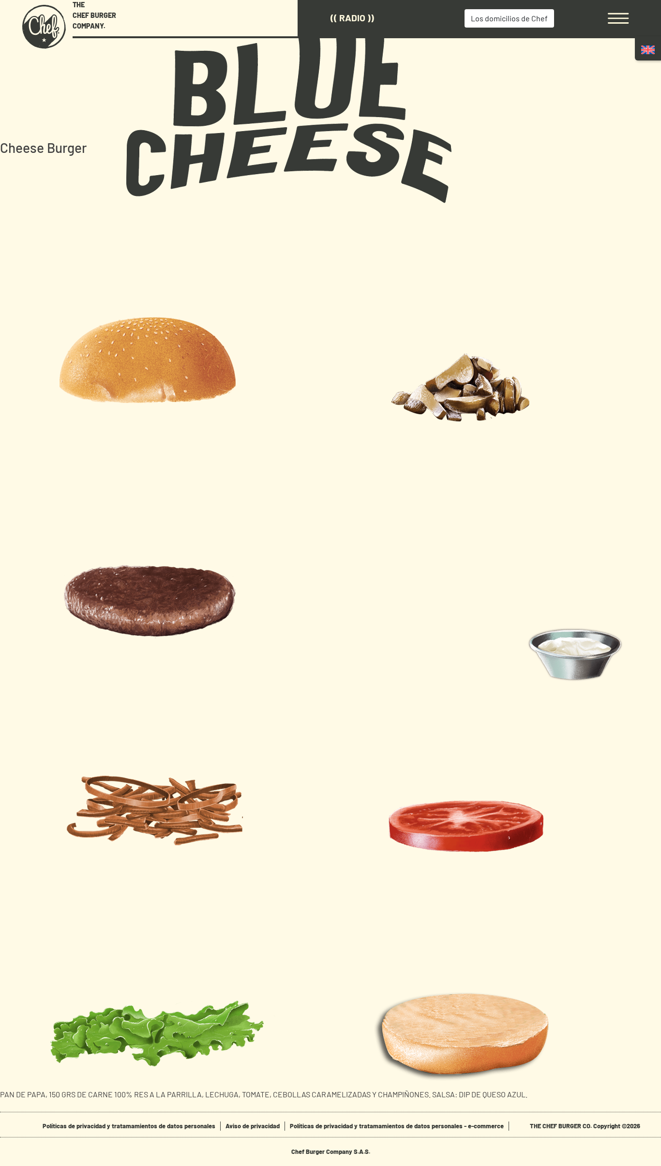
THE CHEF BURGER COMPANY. (94, 15)
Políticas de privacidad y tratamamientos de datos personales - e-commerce (397, 1126)
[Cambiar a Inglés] (648, 50)
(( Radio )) (352, 17)
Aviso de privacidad (252, 1126)
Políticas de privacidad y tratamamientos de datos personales (129, 1126)
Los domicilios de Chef (509, 18)
